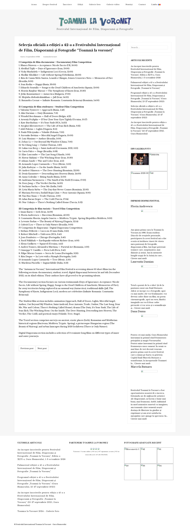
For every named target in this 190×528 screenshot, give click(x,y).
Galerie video (113, 4)
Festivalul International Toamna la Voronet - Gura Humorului (41, 524)
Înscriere (67, 4)
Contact (142, 4)
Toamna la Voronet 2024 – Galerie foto (38, 511)
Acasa (34, 4)
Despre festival (50, 4)
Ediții (80, 4)
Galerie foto (95, 4)
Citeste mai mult (139, 258)
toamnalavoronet (50, 57)
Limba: (154, 4)
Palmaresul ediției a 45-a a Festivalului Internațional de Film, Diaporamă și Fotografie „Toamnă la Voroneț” (149, 85)
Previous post (27, 348)
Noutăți (129, 4)
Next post (42, 348)
